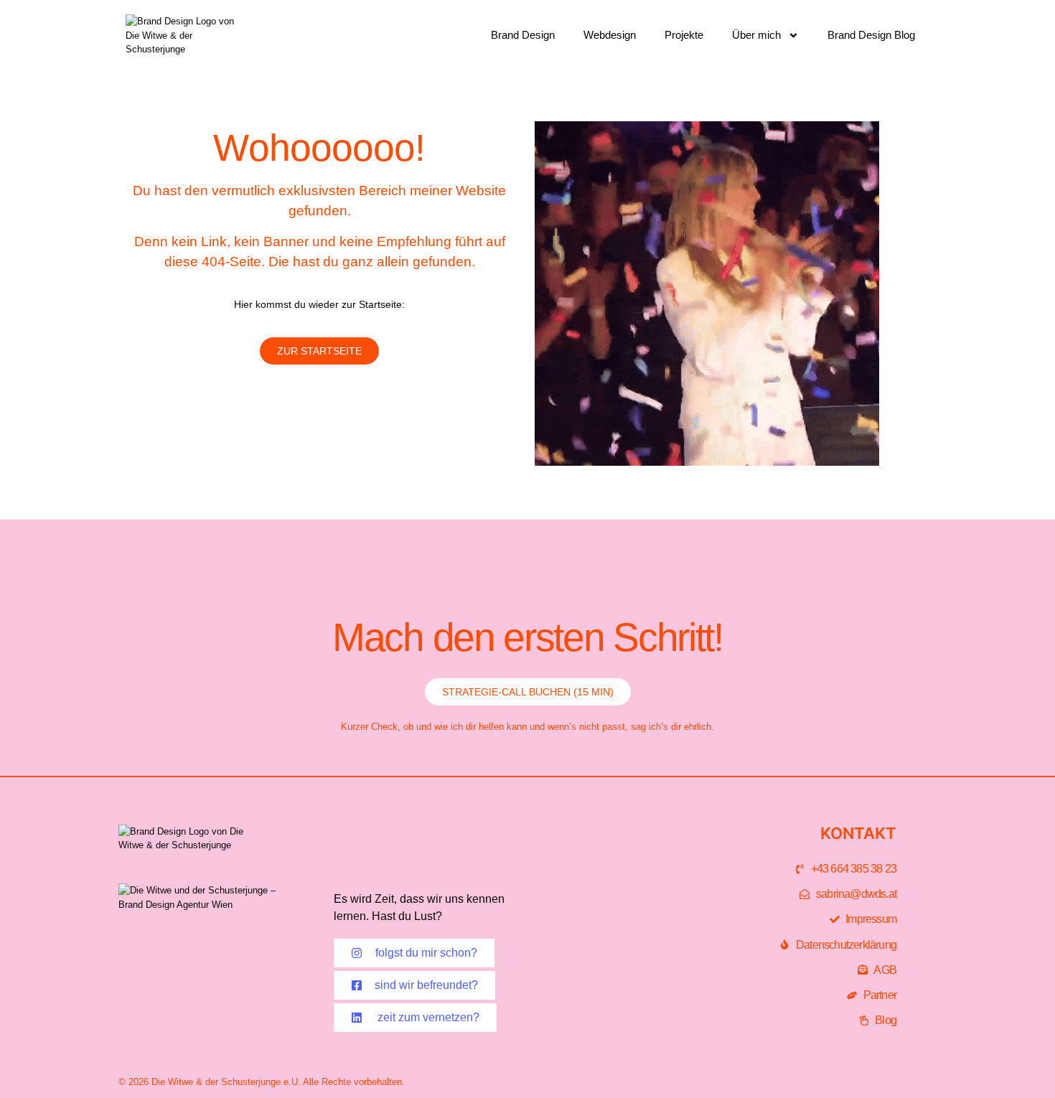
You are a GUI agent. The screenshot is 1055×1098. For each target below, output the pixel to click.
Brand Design (523, 35)
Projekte (684, 35)
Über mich (756, 35)
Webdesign (609, 35)
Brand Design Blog (871, 35)
